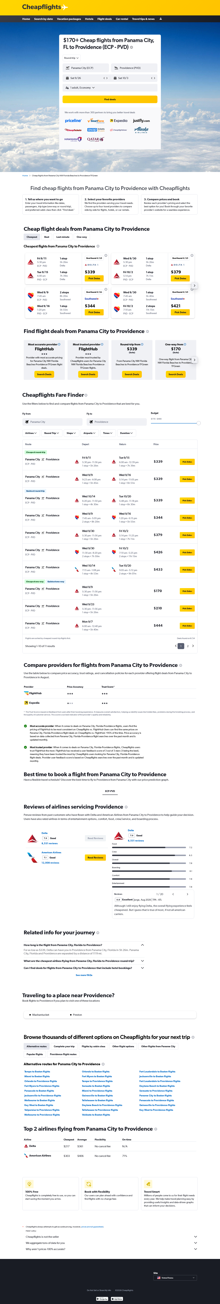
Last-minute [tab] (62, 237)
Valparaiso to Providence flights (41, 1110)
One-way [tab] (82, 237)
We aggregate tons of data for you (45, 1243)
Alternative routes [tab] (37, 1046)
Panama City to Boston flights (155, 1095)
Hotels (89, 18)
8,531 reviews (50, 843)
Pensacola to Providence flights (156, 1100)
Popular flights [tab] (35, 1054)
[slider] (199, 423)
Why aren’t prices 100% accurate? (45, 1249)
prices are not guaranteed (92, 1227)
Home (26, 18)
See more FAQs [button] (84, 975)
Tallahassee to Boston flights (97, 1100)
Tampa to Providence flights (97, 1081)
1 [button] (181, 646)
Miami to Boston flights (37, 1076)
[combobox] (72, 57)
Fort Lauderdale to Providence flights (159, 1081)
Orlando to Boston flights (95, 1071)
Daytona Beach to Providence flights (102, 1105)
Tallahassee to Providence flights (100, 1110)
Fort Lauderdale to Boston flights (157, 1071)
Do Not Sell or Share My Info (99, 1290)
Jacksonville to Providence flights (42, 1095)
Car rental (122, 18)
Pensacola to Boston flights (39, 1090)
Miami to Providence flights (97, 1090)
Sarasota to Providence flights (155, 1090)
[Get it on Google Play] (102, 1299)
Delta (45, 833)
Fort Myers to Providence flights (41, 1086)
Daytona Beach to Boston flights (157, 1086)
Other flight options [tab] (123, 1046)
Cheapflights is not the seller (42, 1236)
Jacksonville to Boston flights (155, 1076)
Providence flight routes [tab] (63, 1054)
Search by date (43, 18)
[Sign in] (160, 19)
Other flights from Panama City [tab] (158, 1046)
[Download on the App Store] (117, 1299)
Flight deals (104, 18)
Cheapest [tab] (32, 237)
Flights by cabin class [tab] (93, 1046)
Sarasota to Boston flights (96, 1086)
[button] (131, 48)
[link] (44, 374)
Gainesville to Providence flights (157, 1105)
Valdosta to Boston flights (96, 1114)
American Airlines (51, 852)
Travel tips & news (143, 18)
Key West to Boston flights (38, 1105)
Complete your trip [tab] (64, 1046)
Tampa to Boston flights (37, 1071)
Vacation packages (69, 18)
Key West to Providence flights (156, 1110)
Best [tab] (46, 237)
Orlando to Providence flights (40, 1081)
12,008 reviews (50, 862)
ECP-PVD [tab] (110, 791)
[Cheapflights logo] (41, 7)
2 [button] (188, 646)
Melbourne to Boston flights (39, 1100)
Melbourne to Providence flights (42, 1114)
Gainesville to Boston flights (97, 1095)
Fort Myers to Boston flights (97, 1076)
